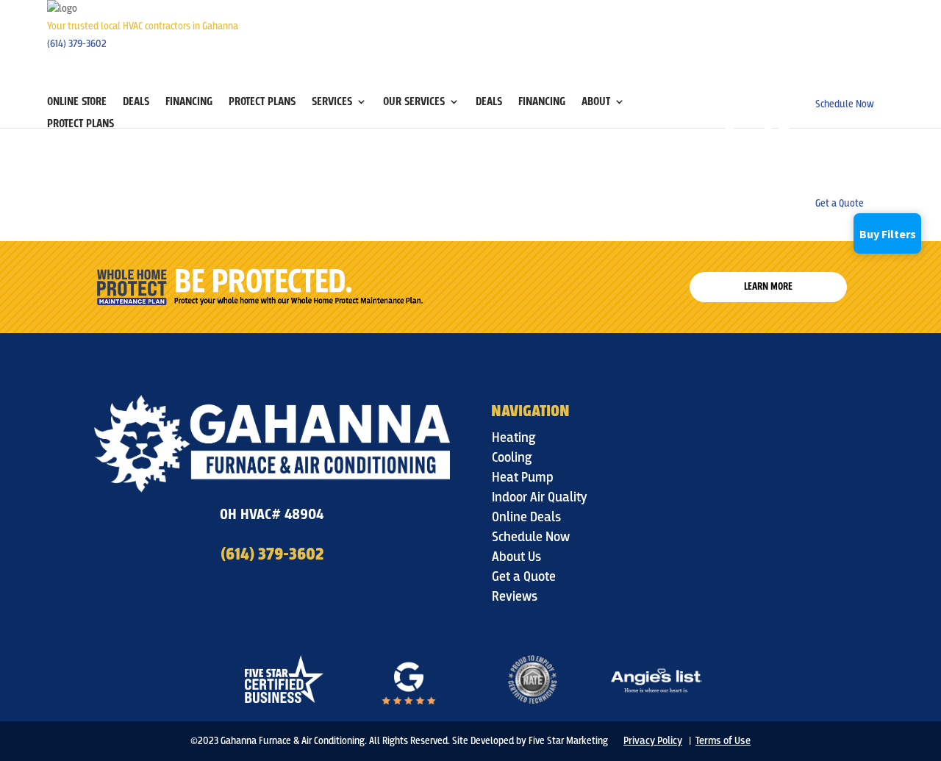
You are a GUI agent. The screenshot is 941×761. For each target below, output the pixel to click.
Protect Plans (262, 102)
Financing (188, 102)
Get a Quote (524, 576)
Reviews (514, 596)
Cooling (512, 457)
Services (332, 102)
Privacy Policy (652, 740)
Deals (136, 102)
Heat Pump (523, 477)
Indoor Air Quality (539, 497)
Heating (514, 437)
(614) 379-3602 (77, 43)
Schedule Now (531, 537)
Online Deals (526, 517)
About (596, 102)
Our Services (414, 102)
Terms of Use (723, 740)
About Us (516, 557)
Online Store (77, 102)
